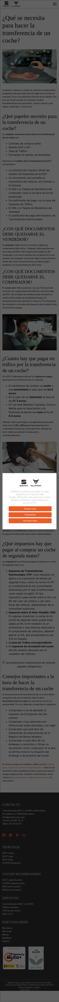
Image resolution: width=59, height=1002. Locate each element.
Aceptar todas (30, 509)
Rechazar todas (30, 520)
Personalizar (30, 514)
